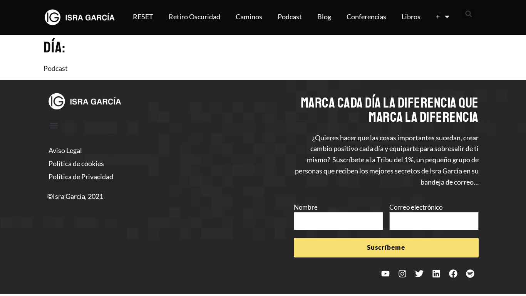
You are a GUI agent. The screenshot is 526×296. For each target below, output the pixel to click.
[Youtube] (385, 273)
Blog (324, 16)
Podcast (290, 16)
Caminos (249, 16)
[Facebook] (453, 273)
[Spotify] (470, 273)
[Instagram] (402, 273)
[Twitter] (419, 273)
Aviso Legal (65, 150)
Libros (411, 16)
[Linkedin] (436, 273)
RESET (143, 16)
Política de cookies (76, 163)
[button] (468, 14)
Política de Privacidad (81, 176)
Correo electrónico (415, 207)
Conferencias (366, 16)
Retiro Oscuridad (194, 16)
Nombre (306, 207)
